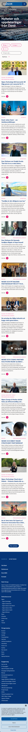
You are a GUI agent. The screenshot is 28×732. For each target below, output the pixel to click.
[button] (26, 705)
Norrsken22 (4, 650)
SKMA (2, 692)
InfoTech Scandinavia (6, 641)
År (4, 49)
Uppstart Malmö (5, 698)
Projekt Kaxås (4, 689)
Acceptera (14, 719)
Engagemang (5, 661)
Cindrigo (3, 632)
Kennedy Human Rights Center (8, 683)
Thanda (3, 622)
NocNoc (3, 647)
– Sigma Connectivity (6, 603)
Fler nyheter (13, 546)
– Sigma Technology (6, 601)
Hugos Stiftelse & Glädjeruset (8, 679)
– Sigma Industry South (6, 610)
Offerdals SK (4, 685)
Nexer (2, 614)
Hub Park (3, 639)
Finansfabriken (4, 637)
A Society (3, 616)
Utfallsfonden (4, 700)
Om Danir (4, 565)
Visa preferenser (14, 726)
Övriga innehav (5, 628)
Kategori (15, 45)
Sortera (4, 57)
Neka (14, 722)
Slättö (2, 654)
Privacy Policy (13, 730)
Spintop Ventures (5, 656)
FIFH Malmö (4, 677)
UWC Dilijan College (6, 696)
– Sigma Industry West (6, 607)
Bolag (5, 45)
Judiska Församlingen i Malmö (8, 681)
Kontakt (3, 576)
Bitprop (3, 672)
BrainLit (3, 630)
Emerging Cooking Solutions (8, 670)
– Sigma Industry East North (8, 605)
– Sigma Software (5, 612)
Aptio (2, 620)
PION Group (4, 618)
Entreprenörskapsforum (7, 675)
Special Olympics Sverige (7, 668)
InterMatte (4, 643)
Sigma (2, 599)
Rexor (2, 652)
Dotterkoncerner (6, 596)
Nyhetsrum (4, 569)
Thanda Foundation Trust (7, 694)
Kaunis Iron (4, 645)
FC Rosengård (4, 666)
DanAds (3, 635)
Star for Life (4, 664)
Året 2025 (4, 573)
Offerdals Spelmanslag (6, 687)
